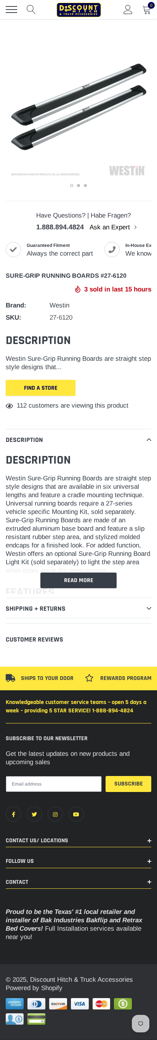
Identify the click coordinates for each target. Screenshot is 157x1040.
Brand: (16, 305)
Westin (59, 305)
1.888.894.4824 (60, 227)
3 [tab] (85, 185)
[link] (13, 814)
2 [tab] (78, 185)
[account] (128, 9)
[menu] (11, 9)
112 (22, 405)
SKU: (13, 317)
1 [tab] (71, 185)
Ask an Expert (111, 227)
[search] (31, 9)
